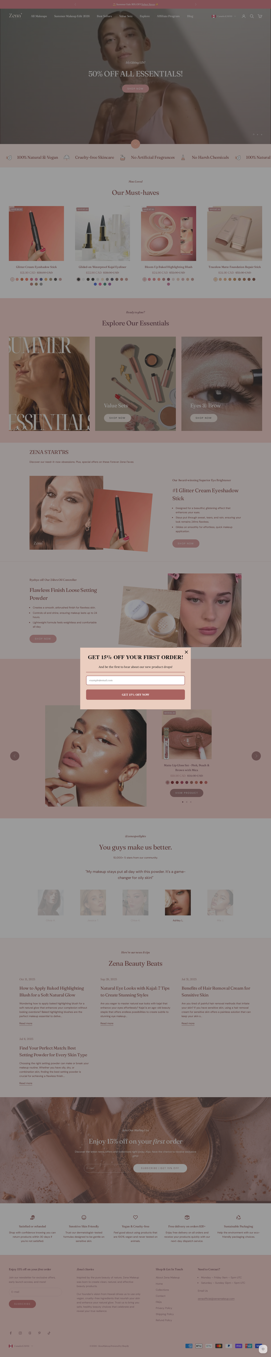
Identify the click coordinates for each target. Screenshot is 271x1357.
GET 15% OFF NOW (135, 694)
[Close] (186, 652)
